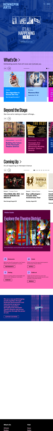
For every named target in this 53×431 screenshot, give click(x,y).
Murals (31, 281)
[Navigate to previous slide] (5, 68)
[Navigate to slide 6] (43, 170)
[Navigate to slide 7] (45, 170)
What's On (11, 60)
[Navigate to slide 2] (48, 68)
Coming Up (11, 162)
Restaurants (9, 266)
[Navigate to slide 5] (41, 170)
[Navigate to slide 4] (39, 170)
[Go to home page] (10, 6)
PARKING (8, 280)
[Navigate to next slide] (9, 68)
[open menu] (48, 4)
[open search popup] (44, 4)
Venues (29, 428)
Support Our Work (11, 316)
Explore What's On (26, 42)
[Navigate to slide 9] (48, 170)
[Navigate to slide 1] (46, 68)
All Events (6, 428)
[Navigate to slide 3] (37, 170)
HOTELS (31, 266)
